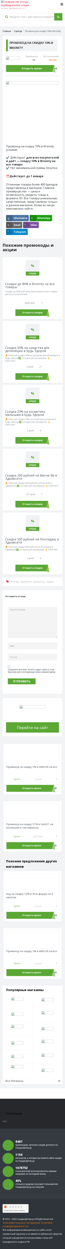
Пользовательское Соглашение (21, 1222)
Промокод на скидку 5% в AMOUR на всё (31, 766)
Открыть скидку (32, 312)
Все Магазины (14, 1081)
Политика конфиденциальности (27, 1224)
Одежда (18, 31)
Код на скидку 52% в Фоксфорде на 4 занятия (29, 895)
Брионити (26, 581)
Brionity (15, 581)
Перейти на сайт (32, 727)
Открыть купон (32, 68)
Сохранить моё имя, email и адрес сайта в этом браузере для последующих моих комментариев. (32, 670)
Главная (7, 31)
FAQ (5, 1121)
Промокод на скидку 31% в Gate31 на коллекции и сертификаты (29, 825)
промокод (38, 581)
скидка (50, 581)
